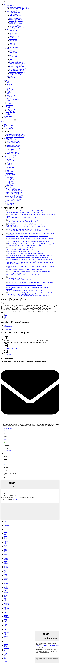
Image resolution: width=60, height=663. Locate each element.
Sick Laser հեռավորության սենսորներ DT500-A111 (20, 249)
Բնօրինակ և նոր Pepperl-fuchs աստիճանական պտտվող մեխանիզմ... (27, 226)
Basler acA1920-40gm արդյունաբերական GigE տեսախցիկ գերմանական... (27, 241)
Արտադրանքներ (9, 125)
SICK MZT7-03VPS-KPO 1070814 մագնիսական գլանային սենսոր (24, 253)
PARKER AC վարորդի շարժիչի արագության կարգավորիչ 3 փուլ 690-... (27, 236)
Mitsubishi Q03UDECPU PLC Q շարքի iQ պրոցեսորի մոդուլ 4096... (24, 269)
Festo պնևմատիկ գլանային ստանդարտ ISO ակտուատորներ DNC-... (27, 257)
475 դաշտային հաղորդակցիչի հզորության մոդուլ (21, 221)
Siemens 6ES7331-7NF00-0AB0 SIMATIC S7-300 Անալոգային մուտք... (24, 285)
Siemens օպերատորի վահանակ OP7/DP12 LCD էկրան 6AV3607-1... (25, 230)
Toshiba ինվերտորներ (10, 128)
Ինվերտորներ (8, 127)
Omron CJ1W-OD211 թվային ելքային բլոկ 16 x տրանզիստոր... (23, 274)
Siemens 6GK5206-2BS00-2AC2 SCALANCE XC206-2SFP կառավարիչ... (25, 290)
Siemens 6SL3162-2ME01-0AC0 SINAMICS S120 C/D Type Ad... (22, 279)
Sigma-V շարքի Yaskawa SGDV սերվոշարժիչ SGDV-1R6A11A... (23, 217)
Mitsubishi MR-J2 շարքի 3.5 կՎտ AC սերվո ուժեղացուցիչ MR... (24, 245)
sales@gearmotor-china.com (10, 348)
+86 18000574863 (8, 354)
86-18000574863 (7, 462)
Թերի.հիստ (7, 439)
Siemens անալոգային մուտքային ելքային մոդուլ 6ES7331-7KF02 (24, 212)
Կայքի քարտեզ (8, 428)
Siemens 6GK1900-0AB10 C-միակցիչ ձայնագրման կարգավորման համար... (28, 295)
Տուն (5, 124)
